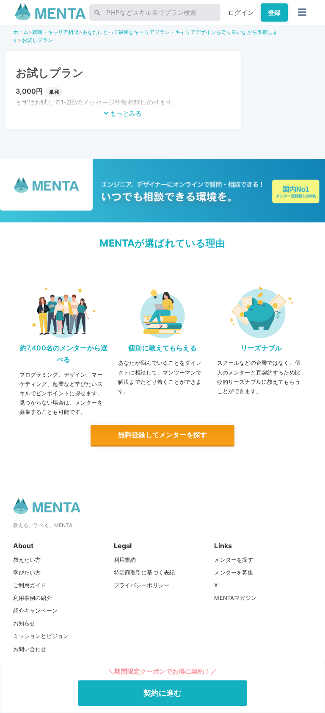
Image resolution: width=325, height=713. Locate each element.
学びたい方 (27, 572)
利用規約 (125, 559)
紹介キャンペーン (35, 610)
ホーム (20, 32)
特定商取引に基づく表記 (144, 572)
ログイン (241, 12)
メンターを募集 (233, 572)
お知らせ (24, 623)
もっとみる (125, 113)
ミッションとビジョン (41, 636)
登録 (274, 12)
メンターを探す (233, 559)
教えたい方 (27, 559)
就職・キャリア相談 (55, 32)
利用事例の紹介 (32, 597)
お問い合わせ (30, 649)
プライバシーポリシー (142, 585)
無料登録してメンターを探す (162, 434)
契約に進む (162, 692)
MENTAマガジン (235, 597)
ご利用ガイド (30, 585)
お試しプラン (37, 40)
